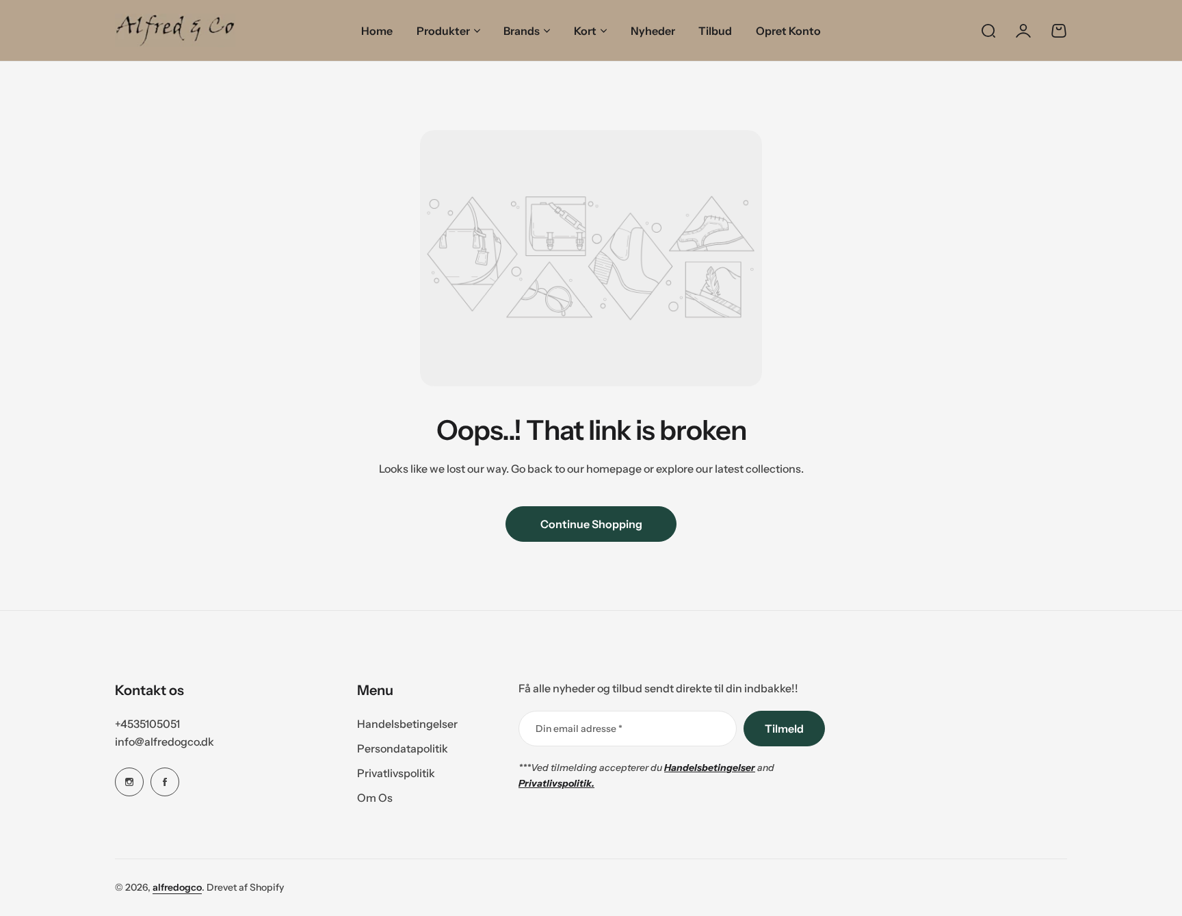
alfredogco (177, 887)
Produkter (443, 31)
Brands (521, 31)
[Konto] (1023, 31)
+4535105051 (147, 724)
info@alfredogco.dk (164, 741)
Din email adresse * (579, 728)
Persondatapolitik (402, 748)
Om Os (375, 797)
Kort (585, 31)
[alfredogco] (175, 30)
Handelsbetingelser (407, 724)
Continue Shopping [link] (591, 524)
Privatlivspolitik (396, 773)
